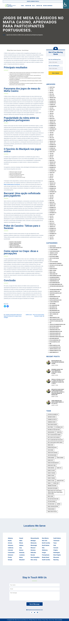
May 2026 (51, 92)
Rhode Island (45, 557)
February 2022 (52, 162)
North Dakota (45, 545)
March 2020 (51, 202)
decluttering (50, 427)
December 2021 (52, 165)
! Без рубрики (52, 303)
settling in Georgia (51, 501)
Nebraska (33, 552)
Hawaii (21, 538)
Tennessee (56, 540)
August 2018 (52, 235)
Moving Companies (47, 5)
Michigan (33, 540)
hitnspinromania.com (54, 280)
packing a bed (55, 483)
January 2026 (52, 99)
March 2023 (51, 139)
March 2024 (51, 118)
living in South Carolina (52, 452)
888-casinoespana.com (54, 305)
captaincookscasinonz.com (55, 289)
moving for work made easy (53, 462)
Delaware (10, 555)
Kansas (21, 550)
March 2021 (51, 181)
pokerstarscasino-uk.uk (54, 329)
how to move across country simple (55, 442)
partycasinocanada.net (54, 312)
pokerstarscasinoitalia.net (55, 293)
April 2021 (51, 179)
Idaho (20, 540)
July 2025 (51, 108)
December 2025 (52, 101)
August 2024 (52, 109)
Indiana (21, 545)
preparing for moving (52, 485)
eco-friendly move (59, 427)
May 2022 (51, 156)
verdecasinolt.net (53, 273)
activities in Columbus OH (53, 414)
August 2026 (52, 87)
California (10, 547)
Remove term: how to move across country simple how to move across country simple (55, 492)
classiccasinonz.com (54, 301)
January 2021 (52, 184)
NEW (50, 343)
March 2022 (51, 160)
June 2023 (51, 134)
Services (27, 5)
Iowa (20, 547)
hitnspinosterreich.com (54, 279)
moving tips (59, 467)
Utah (54, 545)
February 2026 (52, 97)
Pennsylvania (45, 555)
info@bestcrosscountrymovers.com (35, 609)
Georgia (10, 559)
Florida (10, 557)
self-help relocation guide (53, 498)
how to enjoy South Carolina (54, 437)
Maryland (21, 559)
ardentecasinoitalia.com (54, 348)
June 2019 (51, 217)
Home (22, 5)
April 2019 (51, 221)
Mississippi (34, 545)
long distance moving (52, 455)
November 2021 (52, 167)
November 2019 (52, 209)
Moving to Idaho (51, 475)
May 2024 (51, 115)
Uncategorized (52, 246)
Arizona (10, 543)
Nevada (33, 555)
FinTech (51, 315)
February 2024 (52, 120)
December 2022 (52, 144)
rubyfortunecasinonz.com (55, 326)
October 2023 (52, 127)
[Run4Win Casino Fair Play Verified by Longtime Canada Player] (48, 371)
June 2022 (51, 155)
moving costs (50, 460)
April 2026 (51, 94)
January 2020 (52, 205)
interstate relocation (52, 447)
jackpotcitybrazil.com (54, 291)
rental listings (52, 270)
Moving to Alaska (51, 470)
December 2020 (52, 186)
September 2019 (52, 212)
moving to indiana (51, 478)
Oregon (44, 552)
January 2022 (52, 163)
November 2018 (52, 230)
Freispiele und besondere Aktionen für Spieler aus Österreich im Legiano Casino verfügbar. (13, 316)
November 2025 (52, 102)
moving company (60, 457)
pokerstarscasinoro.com (54, 333)
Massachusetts (35, 538)
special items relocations (53, 506)
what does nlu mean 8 (54, 327)
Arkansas (10, 545)
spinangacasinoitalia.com (55, 350)
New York (44, 540)
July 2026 (51, 88)
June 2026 (51, 90)
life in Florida (50, 450)
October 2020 (52, 190)
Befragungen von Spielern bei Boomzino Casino (57, 362)
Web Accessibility (58, 619)
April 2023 (51, 137)
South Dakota (57, 538)
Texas (55, 543)
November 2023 (52, 125)
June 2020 (51, 197)
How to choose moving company (54, 434)
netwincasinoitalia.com (54, 296)
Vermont (55, 547)
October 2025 (52, 104)
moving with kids (60, 480)
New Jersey (34, 559)
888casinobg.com (53, 307)
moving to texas (51, 480)
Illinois (21, 543)
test (50, 322)
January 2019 (52, 226)
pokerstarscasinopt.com (54, 334)
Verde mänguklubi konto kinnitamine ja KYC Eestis (57, 402)
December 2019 (52, 207)
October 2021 (52, 169)
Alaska (10, 540)
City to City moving (53, 261)
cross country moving (52, 424)
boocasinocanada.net (54, 338)
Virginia (55, 550)
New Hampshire (35, 557)
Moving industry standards (55, 263)
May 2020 (51, 198)
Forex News (51, 294)
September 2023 (52, 129)
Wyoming (55, 559)
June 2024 (51, 113)
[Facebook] (31, 612)
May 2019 (51, 219)
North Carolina (46, 543)
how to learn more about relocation (55, 439)
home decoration (51, 432)
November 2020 (52, 188)
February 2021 (52, 183)
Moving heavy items (52, 465)
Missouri (33, 547)
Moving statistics (53, 268)
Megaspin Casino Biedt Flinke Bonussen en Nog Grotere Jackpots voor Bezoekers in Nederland (57, 392)
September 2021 (52, 170)
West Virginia (57, 555)
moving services (51, 467)
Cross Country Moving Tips (55, 247)
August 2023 (52, 130)
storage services (51, 509)
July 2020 (51, 195)
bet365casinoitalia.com (54, 341)
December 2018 (52, 228)
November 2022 (52, 146)
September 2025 (52, 106)
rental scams (52, 272)
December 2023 (52, 123)
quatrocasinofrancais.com (55, 300)
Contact (38, 5)
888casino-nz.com (53, 308)
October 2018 (52, 231)
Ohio (43, 547)
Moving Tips (52, 266)
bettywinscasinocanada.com (55, 284)
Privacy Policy (45, 619)
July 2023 (51, 132)
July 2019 (51, 216)
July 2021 (51, 174)
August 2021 (52, 172)
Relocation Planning (53, 256)
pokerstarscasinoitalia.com (55, 331)
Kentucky (21, 552)
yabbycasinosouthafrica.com (55, 319)
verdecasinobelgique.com (55, 275)
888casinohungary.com (54, 310)
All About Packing (53, 249)
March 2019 (51, 223)
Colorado (10, 550)
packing (49, 483)
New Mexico (45, 538)
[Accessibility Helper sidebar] (66, 4)
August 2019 (52, 214)
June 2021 (51, 176)
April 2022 (51, 158)
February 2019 (52, 224)
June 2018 (51, 238)
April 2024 (51, 116)
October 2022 (52, 148)
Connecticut (11, 552)
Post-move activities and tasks (56, 265)
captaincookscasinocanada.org (56, 286)
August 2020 (52, 193)
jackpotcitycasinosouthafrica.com (57, 324)
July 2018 (51, 237)
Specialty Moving (53, 254)
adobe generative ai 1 (54, 352)
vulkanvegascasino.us (54, 277)
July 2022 (51, 153)
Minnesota (33, 543)
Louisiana (22, 555)
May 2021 (51, 177)
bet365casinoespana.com (54, 340)
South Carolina (46, 559)
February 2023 (52, 141)
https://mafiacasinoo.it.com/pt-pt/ (12, 184)
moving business (51, 457)
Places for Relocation (54, 251)
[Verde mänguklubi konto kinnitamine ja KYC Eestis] (48, 402)
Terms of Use (51, 619)
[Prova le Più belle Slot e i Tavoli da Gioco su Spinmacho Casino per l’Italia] (48, 381)
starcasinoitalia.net (53, 298)
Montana (33, 550)
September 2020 (52, 191)
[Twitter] (34, 612)
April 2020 (51, 200)
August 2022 (52, 151)
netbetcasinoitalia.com (54, 345)
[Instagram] (37, 612)
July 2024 (51, 111)
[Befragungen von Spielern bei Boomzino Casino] (48, 362)
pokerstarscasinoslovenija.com (56, 336)
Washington (56, 552)
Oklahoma (45, 550)
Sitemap (39, 619)
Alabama (10, 538)
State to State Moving (54, 258)
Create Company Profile (33, 1)
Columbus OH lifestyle (52, 419)
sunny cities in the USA (52, 511)
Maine (21, 557)
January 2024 (52, 122)
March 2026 (51, 95)
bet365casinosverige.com (55, 347)
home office (59, 432)
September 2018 (52, 233)
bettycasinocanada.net (54, 282)
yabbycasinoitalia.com (54, 317)
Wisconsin (56, 557)
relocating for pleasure (52, 488)
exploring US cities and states (54, 429)
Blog (33, 5)
